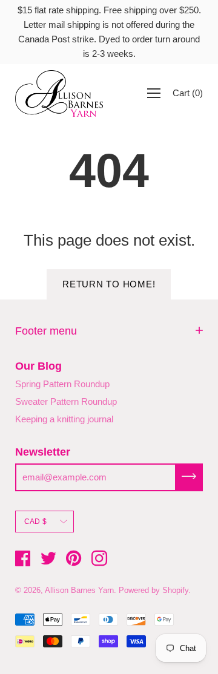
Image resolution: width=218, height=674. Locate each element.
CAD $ (35, 521)
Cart (188, 93)
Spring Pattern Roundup (62, 384)
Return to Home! (108, 284)
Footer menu (46, 331)
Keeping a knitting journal (64, 419)
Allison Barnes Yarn (79, 590)
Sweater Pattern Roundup (66, 401)
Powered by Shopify (153, 590)
